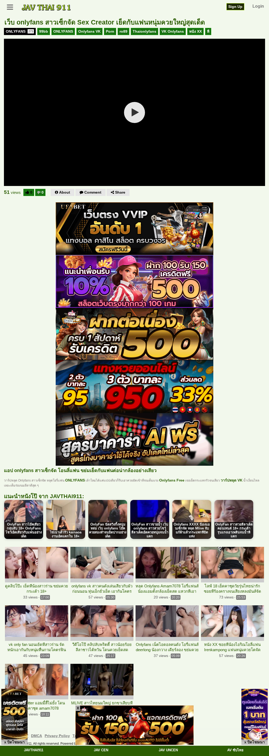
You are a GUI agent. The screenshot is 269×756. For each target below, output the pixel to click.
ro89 (123, 31)
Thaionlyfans (144, 31)
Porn (110, 31)
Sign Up (235, 6)
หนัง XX (195, 31)
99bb (43, 31)
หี (208, 31)
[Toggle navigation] (12, 6)
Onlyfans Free (171, 480)
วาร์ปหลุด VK (231, 480)
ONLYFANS (19, 31)
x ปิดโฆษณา (14, 742)
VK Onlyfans (173, 31)
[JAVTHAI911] (47, 7)
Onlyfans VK (89, 31)
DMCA (36, 736)
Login (258, 6)
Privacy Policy (57, 736)
